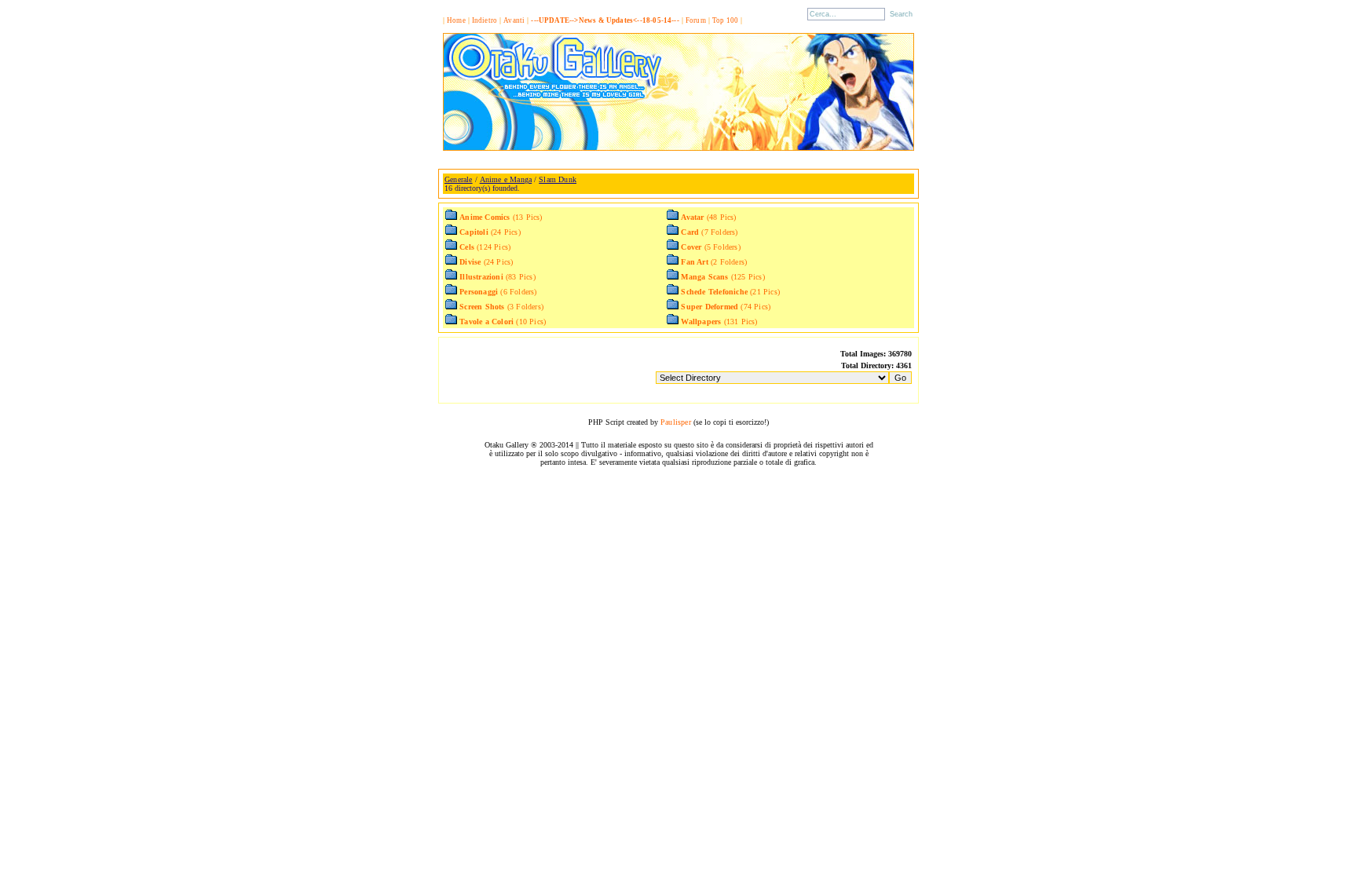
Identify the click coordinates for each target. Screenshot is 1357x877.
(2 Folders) (714, 262)
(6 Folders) (497, 291)
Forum (696, 20)
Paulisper (675, 422)
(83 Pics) (497, 276)
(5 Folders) (710, 247)
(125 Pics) (722, 276)
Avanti (514, 20)
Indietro (485, 20)
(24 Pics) (490, 232)
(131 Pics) (719, 321)
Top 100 (725, 20)
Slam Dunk (557, 179)
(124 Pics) (484, 247)
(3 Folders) (501, 306)
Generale (458, 179)
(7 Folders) (709, 232)
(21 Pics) (730, 291)
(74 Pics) (725, 306)
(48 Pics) (708, 217)
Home (456, 20)
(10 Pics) (502, 321)
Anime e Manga (506, 179)
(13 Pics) (500, 217)
